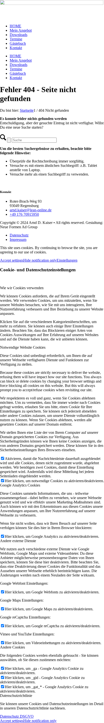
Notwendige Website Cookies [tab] (22, 347)
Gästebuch (18, 43)
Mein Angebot (21, 30)
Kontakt (16, 48)
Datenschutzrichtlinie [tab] (16, 695)
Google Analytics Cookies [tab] (20, 485)
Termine (16, 39)
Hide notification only (40, 260)
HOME (15, 26)
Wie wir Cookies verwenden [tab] (22, 288)
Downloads (18, 35)
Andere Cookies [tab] (12, 647)
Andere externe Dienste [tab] (18, 541)
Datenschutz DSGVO (17, 716)
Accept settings (11, 260)
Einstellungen (67, 260)
